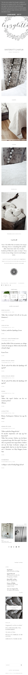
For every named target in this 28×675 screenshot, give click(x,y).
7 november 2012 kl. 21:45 (7, 393)
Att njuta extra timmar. (13, 590)
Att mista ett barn (10, 632)
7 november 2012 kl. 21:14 (7, 362)
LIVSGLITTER (5, 411)
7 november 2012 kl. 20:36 (7, 340)
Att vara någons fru (12, 589)
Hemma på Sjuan (6, 426)
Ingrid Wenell (11, 573)
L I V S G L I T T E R (12, 673)
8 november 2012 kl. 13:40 (7, 413)
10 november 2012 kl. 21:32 (8, 428)
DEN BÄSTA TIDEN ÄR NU (14, 639)
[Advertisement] (14, 504)
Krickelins (10, 570)
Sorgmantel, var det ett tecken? (14, 625)
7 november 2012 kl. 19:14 (7, 327)
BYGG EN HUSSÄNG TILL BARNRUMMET (13, 628)
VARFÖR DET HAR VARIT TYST (12, 585)
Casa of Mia (5, 325)
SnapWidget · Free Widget (18, 562)
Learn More (11, 14)
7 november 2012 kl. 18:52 (7, 312)
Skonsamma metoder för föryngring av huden (13, 575)
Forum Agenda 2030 (12, 580)
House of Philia (11, 583)
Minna (3, 391)
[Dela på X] (1, 285)
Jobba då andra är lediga (13, 571)
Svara (2, 320)
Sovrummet (14, 283)
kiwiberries (5, 459)
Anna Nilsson (5, 310)
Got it (19, 14)
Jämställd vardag (11, 579)
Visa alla (20, 592)
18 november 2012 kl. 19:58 (8, 461)
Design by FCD (19, 673)
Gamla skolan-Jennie (7, 360)
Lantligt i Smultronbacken (10, 338)
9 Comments (21, 283)
